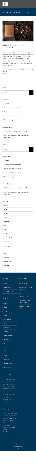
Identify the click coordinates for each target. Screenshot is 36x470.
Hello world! (7, 104)
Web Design (7, 242)
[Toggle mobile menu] (32, 3)
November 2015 (8, 265)
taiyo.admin (6, 69)
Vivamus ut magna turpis (11, 120)
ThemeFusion (9, 432)
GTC (18, 448)
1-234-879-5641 (10, 425)
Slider (5, 226)
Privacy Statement (18, 446)
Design (5, 209)
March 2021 (7, 257)
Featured (6, 213)
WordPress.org (8, 368)
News (5, 217)
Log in (5, 355)
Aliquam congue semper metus (12, 112)
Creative (23, 69)
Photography (28, 69)
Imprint (18, 445)
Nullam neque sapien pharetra (12, 108)
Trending (6, 234)
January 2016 (7, 261)
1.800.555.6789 (11, 418)
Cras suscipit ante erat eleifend (12, 116)
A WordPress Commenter (10, 131)
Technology (7, 230)
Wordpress (6, 246)
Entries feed (7, 359)
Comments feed (8, 363)
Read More (5, 73)
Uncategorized (8, 238)
